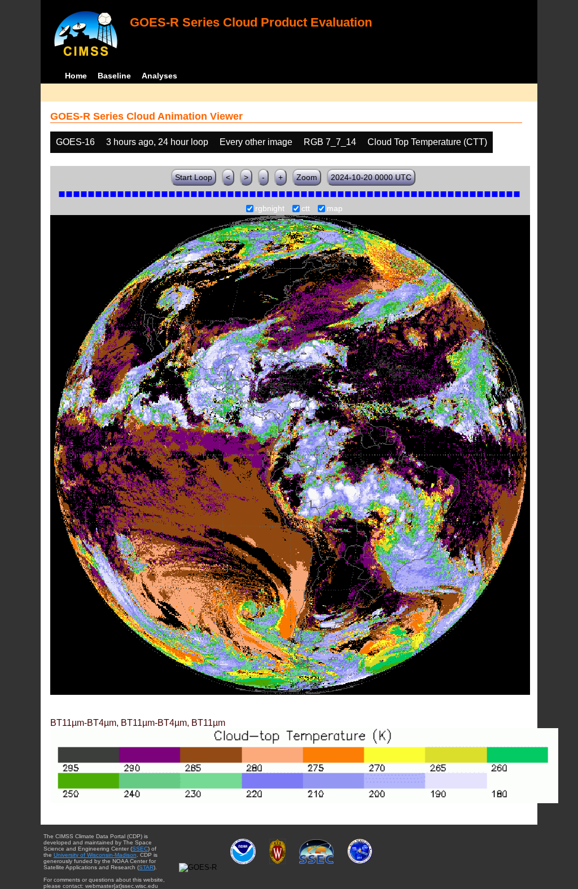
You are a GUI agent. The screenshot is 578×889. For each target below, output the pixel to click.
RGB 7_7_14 (330, 142)
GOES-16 (75, 142)
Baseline (114, 75)
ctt (305, 208)
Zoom (306, 177)
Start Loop (193, 177)
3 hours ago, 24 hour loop (157, 142)
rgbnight (269, 208)
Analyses (159, 75)
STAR (146, 867)
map (335, 208)
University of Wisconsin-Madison (95, 855)
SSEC (140, 849)
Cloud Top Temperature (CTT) (427, 142)
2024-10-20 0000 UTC (371, 177)
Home (76, 75)
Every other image (256, 142)
